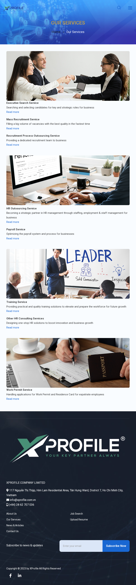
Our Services (13, 519)
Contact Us (12, 531)
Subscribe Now (116, 546)
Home (56, 32)
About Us (11, 513)
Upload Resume (79, 519)
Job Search (76, 513)
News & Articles (15, 525)
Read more (12, 112)
